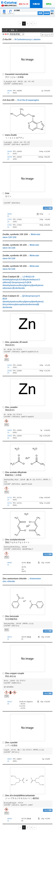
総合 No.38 (23, 4)
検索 (40, 13)
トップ (4, 30)
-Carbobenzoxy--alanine (27, 39)
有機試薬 (36, 4)
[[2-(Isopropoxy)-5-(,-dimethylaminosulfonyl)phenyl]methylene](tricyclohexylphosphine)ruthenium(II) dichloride (23, 301)
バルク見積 (48, 208)
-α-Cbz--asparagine (28, 100)
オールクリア (47, 35)
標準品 (48, 4)
